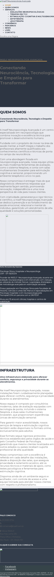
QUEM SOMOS (12, 7)
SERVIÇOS (10, 10)
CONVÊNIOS (11, 23)
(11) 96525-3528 (8, 523)
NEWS (8, 28)
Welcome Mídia (5, 576)
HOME (8, 5)
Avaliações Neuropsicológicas (27, 12)
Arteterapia (16, 19)
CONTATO (10, 32)
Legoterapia (17, 21)
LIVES (7, 30)
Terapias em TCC (19, 14)
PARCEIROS (10, 26)
